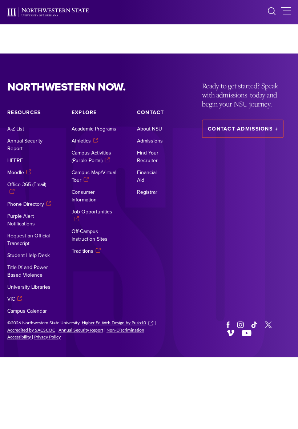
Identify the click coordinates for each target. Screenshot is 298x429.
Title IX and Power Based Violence (27, 271)
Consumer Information (84, 195)
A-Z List (15, 128)
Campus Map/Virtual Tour (94, 176)
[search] (271, 12)
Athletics (81, 140)
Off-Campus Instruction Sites (90, 235)
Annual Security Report (25, 144)
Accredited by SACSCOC (31, 330)
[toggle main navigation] (286, 12)
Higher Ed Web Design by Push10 (114, 322)
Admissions (150, 140)
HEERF (15, 160)
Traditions (82, 250)
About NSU (149, 128)
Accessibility (19, 337)
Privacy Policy (47, 337)
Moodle (15, 172)
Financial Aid (147, 176)
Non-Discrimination (125, 330)
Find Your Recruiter (147, 156)
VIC (11, 298)
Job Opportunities (92, 211)
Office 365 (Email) (26, 184)
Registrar (147, 192)
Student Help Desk (28, 255)
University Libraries (29, 286)
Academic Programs (94, 128)
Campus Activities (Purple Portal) (91, 156)
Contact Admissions (240, 128)
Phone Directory (25, 204)
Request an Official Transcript (28, 239)
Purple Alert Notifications (21, 219)
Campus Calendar (27, 310)
